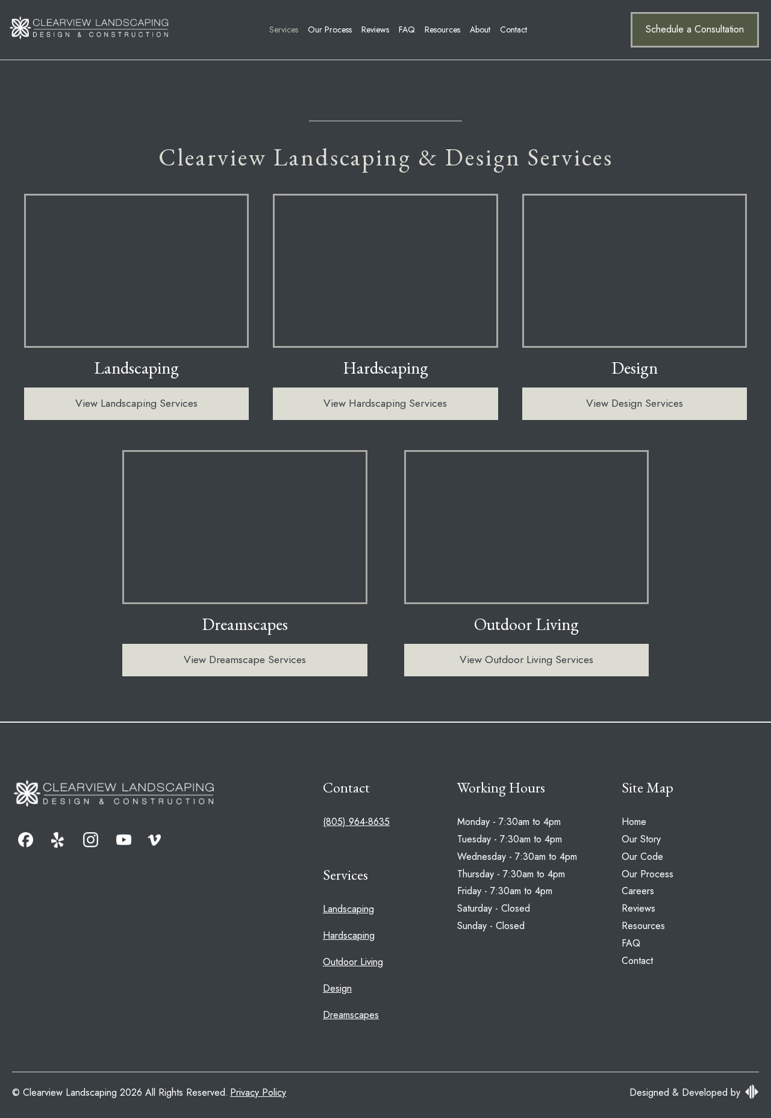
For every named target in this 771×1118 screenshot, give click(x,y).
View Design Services (634, 403)
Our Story (641, 839)
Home (634, 822)
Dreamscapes (351, 1015)
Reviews (375, 29)
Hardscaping (349, 935)
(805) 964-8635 (356, 822)
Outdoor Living (353, 962)
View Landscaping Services (136, 403)
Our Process (330, 29)
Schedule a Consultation (695, 29)
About (480, 29)
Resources (442, 29)
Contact (513, 29)
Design (337, 988)
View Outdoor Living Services (526, 659)
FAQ (407, 29)
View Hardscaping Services (385, 403)
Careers (638, 891)
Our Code (642, 856)
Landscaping (348, 909)
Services (283, 29)
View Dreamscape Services (245, 659)
